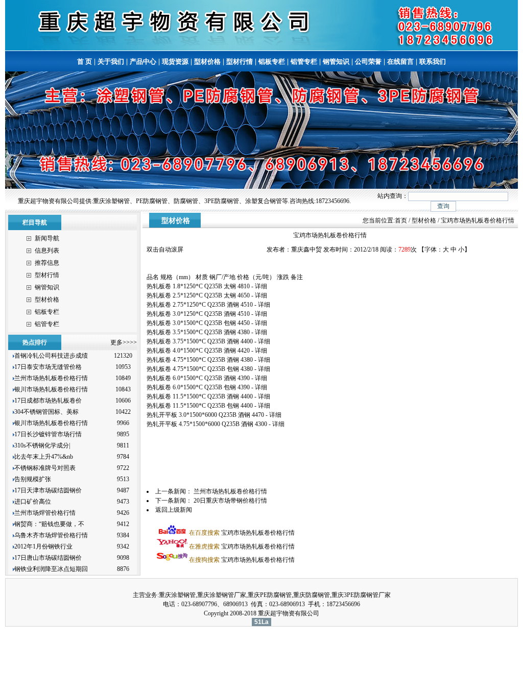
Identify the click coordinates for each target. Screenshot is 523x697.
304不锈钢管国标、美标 (46, 411)
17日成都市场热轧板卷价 (48, 400)
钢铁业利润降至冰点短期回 (51, 568)
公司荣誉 (368, 61)
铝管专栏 (304, 61)
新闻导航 (47, 238)
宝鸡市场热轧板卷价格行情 (242, 532)
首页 (401, 220)
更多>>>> (123, 342)
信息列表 (47, 250)
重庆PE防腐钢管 (270, 595)
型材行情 (239, 61)
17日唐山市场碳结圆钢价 (48, 557)
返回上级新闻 (173, 509)
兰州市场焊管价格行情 (45, 512)
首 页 (84, 61)
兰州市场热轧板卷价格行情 (51, 378)
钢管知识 (336, 61)
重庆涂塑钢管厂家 (221, 595)
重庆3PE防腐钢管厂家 (361, 595)
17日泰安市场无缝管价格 (48, 366)
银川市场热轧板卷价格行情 (51, 389)
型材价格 (207, 61)
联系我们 (432, 61)
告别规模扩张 (33, 479)
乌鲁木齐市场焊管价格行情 (51, 535)
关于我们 (111, 61)
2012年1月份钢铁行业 (43, 546)
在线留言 (400, 61)
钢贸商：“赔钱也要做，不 (49, 524)
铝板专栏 (271, 61)
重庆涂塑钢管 (177, 595)
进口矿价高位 (33, 501)
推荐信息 (47, 262)
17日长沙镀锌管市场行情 (48, 434)
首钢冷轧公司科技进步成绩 (51, 355)
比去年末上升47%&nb (43, 456)
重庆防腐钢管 (311, 595)
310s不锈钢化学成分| (42, 445)
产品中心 (143, 61)
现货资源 (175, 61)
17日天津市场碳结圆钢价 (48, 490)
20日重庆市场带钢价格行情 (230, 500)
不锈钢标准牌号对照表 (45, 467)
